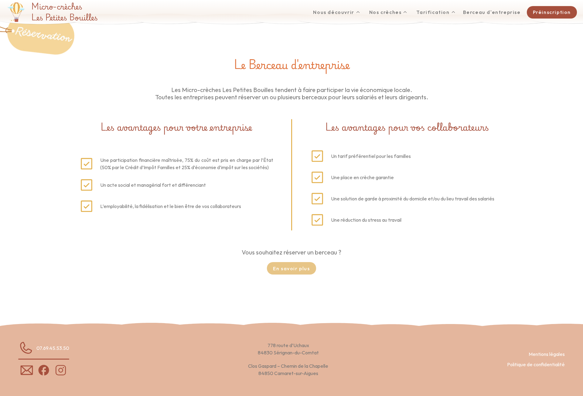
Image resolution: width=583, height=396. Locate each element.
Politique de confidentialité (536, 364)
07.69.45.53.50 (52, 348)
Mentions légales (547, 354)
